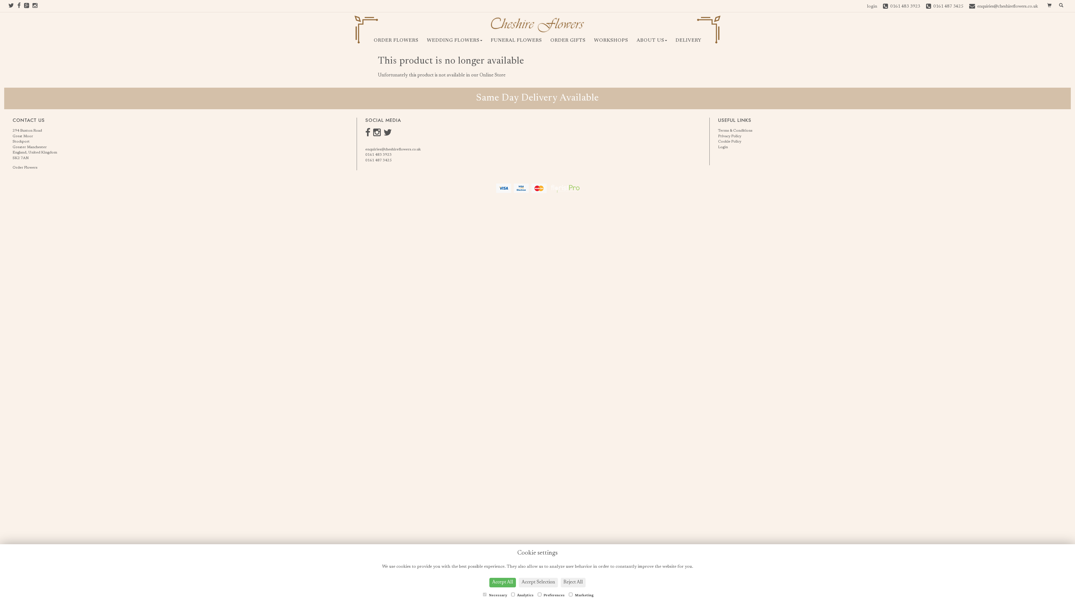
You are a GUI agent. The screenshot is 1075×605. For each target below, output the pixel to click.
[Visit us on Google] (28, 6)
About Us (650, 40)
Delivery (689, 40)
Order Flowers (396, 40)
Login (723, 147)
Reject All (573, 582)
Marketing (584, 595)
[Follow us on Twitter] (12, 6)
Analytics (525, 595)
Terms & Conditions (735, 130)
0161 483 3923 (378, 155)
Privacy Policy (729, 136)
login (872, 6)
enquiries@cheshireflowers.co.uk (393, 149)
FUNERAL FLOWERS (516, 40)
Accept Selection (538, 582)
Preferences (554, 595)
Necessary (497, 595)
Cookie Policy (729, 141)
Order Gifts (568, 40)
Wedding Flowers (453, 40)
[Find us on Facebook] (20, 6)
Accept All (502, 582)
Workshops (611, 40)
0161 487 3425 (378, 160)
